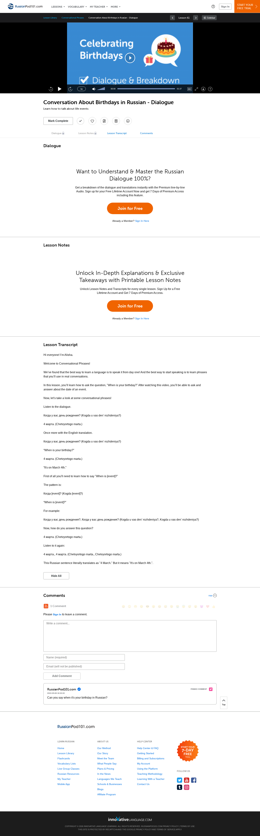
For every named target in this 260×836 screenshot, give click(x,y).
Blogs (100, 789)
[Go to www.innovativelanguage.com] (130, 818)
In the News (104, 773)
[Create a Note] (104, 121)
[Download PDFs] (116, 121)
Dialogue (56, 133)
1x (81, 89)
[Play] (60, 89)
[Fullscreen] (196, 89)
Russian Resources (68, 773)
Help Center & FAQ (147, 748)
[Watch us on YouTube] (186, 780)
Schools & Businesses (109, 784)
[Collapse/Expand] (130, 595)
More (114, 6)
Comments (146, 133)
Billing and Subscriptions (150, 758)
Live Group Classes (68, 768)
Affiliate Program (106, 794)
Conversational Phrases (73, 17)
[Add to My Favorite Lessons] (92, 121)
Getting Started (145, 753)
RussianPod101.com (151, 826)
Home (60, 748)
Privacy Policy (170, 826)
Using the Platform (147, 768)
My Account (143, 763)
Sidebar (211, 17)
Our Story (102, 753)
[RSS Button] (46, 606)
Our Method (104, 748)
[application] (130, 57)
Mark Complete (58, 120)
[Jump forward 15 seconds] (70, 89)
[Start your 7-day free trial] (188, 751)
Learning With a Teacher (150, 779)
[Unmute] (94, 89)
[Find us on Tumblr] (179, 787)
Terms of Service (166, 829)
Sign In (225, 6)
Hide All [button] (56, 575)
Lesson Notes (86, 133)
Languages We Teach (109, 779)
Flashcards (63, 758)
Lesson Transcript (117, 133)
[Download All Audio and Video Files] (128, 121)
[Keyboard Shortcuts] (210, 89)
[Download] (203, 89)
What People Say (107, 763)
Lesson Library (50, 17)
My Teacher (97, 6)
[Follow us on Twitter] (179, 780)
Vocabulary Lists (66, 763)
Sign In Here (142, 220)
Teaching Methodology (149, 773)
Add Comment (62, 675)
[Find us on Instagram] (186, 787)
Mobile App (63, 784)
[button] (213, 6)
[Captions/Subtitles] (189, 89)
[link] (172, 17)
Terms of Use (187, 826)
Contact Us (143, 784)
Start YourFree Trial (245, 6)
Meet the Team (105, 758)
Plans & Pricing (105, 768)
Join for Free (130, 208)
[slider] (101, 88)
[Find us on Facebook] (194, 780)
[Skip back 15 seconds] (51, 89)
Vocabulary (76, 6)
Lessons (56, 6)
